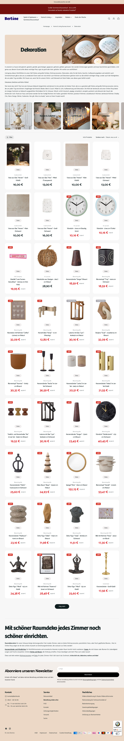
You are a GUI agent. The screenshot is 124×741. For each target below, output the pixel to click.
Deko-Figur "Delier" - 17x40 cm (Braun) (47, 537)
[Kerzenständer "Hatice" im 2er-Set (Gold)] (106, 360)
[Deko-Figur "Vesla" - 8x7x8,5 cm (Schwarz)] (76, 513)
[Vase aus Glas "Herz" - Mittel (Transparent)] (47, 155)
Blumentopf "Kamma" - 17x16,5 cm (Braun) (18, 385)
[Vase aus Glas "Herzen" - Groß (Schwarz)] (47, 205)
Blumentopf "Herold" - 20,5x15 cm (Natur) (106, 486)
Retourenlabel (47, 696)
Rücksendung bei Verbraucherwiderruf (94, 700)
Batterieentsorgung (88, 703)
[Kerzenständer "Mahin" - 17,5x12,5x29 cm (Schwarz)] (18, 462)
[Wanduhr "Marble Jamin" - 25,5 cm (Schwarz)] (106, 411)
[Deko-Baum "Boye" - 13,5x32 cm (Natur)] (47, 462)
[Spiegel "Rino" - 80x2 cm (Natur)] (76, 462)
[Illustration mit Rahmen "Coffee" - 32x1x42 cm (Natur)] (18, 310)
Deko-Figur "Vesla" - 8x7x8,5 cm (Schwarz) (76, 537)
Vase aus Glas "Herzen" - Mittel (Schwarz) (106, 179)
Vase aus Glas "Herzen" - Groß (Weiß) (18, 179)
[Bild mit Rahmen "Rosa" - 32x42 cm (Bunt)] (106, 513)
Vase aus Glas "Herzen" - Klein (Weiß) (77, 179)
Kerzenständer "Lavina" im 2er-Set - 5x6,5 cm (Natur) (76, 385)
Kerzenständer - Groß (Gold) (106, 586)
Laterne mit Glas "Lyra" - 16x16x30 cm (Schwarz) (47, 435)
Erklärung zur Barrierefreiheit (91, 714)
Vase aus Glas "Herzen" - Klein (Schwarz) (18, 230)
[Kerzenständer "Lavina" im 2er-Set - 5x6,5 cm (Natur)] (76, 360)
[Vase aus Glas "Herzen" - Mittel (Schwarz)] (106, 155)
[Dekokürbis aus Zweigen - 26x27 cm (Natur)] (47, 256)
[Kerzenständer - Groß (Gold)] (106, 563)
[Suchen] (109, 19)
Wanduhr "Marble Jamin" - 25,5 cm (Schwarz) (106, 435)
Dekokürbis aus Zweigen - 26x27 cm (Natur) (47, 281)
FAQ (44, 703)
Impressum (43, 733)
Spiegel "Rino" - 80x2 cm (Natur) (76, 485)
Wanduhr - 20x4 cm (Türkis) (106, 228)
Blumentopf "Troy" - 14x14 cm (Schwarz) (106, 281)
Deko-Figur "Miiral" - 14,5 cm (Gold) (18, 588)
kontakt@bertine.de (13, 696)
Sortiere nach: (100, 137)
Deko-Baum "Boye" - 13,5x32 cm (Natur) (47, 486)
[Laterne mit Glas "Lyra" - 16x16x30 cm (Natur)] (76, 310)
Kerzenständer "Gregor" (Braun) (76, 279)
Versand (46, 714)
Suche (45, 718)
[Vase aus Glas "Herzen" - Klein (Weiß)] (76, 155)
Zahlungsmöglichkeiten (50, 711)
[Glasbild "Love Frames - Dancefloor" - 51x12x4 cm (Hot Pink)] (18, 256)
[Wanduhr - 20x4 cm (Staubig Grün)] (76, 205)
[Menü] (121, 722)
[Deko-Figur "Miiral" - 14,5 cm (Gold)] (18, 563)
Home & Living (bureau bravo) (62, 26)
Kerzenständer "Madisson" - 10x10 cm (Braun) (18, 537)
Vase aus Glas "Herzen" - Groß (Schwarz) (47, 230)
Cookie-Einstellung (65, 733)
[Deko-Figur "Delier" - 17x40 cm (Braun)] (47, 513)
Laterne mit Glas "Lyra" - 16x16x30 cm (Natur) (77, 334)
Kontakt (46, 707)
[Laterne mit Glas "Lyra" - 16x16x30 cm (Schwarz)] (47, 411)
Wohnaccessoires (25, 655)
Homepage (46, 26)
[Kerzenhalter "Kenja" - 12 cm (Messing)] (47, 310)
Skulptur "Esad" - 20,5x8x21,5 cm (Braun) (106, 334)
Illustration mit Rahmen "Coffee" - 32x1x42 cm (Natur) (18, 334)
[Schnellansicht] (26, 147)
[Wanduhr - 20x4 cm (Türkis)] (106, 205)
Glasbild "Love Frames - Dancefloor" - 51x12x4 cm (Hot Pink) (18, 282)
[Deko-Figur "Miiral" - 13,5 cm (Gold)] (76, 563)
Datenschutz (53, 733)
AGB (36, 733)
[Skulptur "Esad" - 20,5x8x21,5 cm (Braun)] (106, 310)
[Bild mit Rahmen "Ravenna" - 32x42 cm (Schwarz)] (47, 563)
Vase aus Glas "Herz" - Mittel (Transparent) (47, 179)
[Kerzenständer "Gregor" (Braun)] (76, 256)
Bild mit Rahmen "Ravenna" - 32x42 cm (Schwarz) (47, 588)
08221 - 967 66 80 (13, 700)
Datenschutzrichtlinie (107, 680)
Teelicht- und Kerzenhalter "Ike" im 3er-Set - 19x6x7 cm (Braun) (18, 435)
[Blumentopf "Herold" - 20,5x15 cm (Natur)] (106, 462)
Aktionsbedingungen (88, 711)
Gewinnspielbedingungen (90, 707)
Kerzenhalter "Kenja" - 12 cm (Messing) (47, 334)
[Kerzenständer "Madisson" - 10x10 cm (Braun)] (18, 513)
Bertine (12, 733)
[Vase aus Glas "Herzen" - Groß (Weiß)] (18, 155)
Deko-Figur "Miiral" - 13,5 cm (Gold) (77, 588)
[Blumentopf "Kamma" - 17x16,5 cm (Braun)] (18, 360)
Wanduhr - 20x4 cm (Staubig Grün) (76, 230)
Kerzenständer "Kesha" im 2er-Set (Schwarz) (47, 385)
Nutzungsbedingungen (89, 680)
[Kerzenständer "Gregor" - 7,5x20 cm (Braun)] (76, 411)
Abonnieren (88, 674)
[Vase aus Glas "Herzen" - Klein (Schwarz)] (18, 205)
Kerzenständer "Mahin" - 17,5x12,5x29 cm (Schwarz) (18, 486)
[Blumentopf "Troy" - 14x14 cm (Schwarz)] (106, 256)
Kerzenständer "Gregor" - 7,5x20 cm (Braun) (76, 435)
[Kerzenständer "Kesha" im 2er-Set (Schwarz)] (47, 360)
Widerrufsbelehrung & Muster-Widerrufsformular (97, 696)
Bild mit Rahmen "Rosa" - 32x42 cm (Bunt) (106, 537)
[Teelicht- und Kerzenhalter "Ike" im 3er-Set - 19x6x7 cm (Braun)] (18, 411)
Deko (18, 170)
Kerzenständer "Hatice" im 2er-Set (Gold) (106, 385)
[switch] (118, 733)
